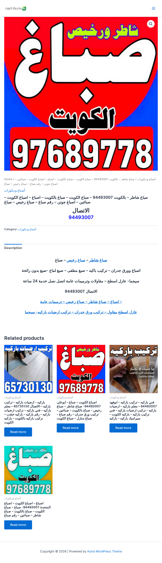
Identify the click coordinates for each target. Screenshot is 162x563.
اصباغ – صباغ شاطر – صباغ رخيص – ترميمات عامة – (81, 301)
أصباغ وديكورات (146, 179)
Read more (18, 432)
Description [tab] (13, 248)
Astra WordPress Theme (104, 551)
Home (8, 179)
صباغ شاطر (98, 260)
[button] (151, 24)
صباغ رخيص (76, 260)
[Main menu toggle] (153, 8)
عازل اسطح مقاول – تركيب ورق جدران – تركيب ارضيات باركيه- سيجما (81, 312)
